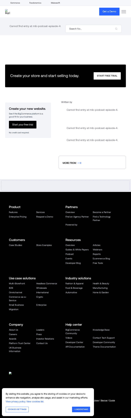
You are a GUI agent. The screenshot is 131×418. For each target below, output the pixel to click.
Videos (69, 338)
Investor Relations (45, 338)
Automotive (71, 292)
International (42, 292)
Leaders (40, 330)
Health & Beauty (101, 283)
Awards (12, 338)
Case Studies (15, 245)
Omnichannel (15, 292)
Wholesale (41, 288)
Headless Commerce (46, 283)
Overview (70, 212)
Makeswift (55, 3)
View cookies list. (35, 401)
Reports (97, 254)
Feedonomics (35, 3)
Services (40, 212)
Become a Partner (102, 212)
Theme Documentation (104, 346)
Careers (13, 334)
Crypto (39, 297)
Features (13, 212)
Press (39, 334)
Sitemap (104, 400)
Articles (96, 245)
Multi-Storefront (17, 283)
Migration (13, 309)
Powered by (71, 224)
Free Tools (98, 263)
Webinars (97, 249)
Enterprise (41, 305)
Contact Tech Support (104, 338)
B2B (11, 288)
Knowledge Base (101, 330)
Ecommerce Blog (101, 258)
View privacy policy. (16, 401)
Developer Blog (73, 263)
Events (69, 258)
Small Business (16, 305)
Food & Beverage (74, 288)
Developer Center (74, 342)
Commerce (15, 3)
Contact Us (41, 343)
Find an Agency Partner (77, 216)
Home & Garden (101, 292)
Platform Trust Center (20, 343)
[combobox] (93, 29)
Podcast (70, 254)
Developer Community (104, 342)
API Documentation (75, 346)
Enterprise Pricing (17, 216)
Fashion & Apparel (74, 283)
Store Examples (44, 245)
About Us (13, 330)
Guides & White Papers (77, 249)
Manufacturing (100, 288)
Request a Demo (44, 216)
